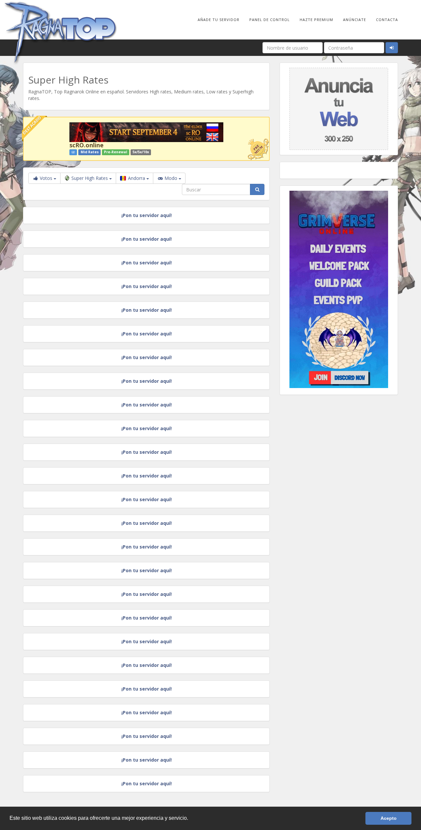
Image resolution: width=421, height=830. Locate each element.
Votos (46, 178)
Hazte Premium (316, 19)
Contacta (387, 19)
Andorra (136, 178)
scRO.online (86, 145)
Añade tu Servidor (218, 19)
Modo (171, 178)
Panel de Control (269, 19)
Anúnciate (354, 19)
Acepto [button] (389, 818)
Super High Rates (90, 178)
